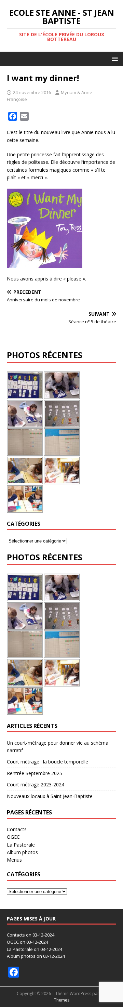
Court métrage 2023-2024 (35, 784)
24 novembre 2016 (32, 92)
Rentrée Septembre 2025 (34, 773)
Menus (14, 859)
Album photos (22, 852)
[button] (113, 58)
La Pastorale (21, 844)
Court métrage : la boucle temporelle (47, 761)
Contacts (17, 829)
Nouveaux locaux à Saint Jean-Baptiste (50, 796)
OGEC (13, 837)
